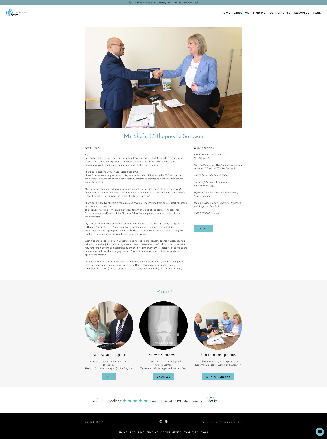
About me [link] (241, 12)
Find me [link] (259, 12)
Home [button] (123, 432)
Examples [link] (301, 12)
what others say (218, 376)
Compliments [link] (279, 12)
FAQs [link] (317, 12)
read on (203, 228)
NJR (109, 376)
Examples (163, 376)
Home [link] (225, 12)
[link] (16, 12)
